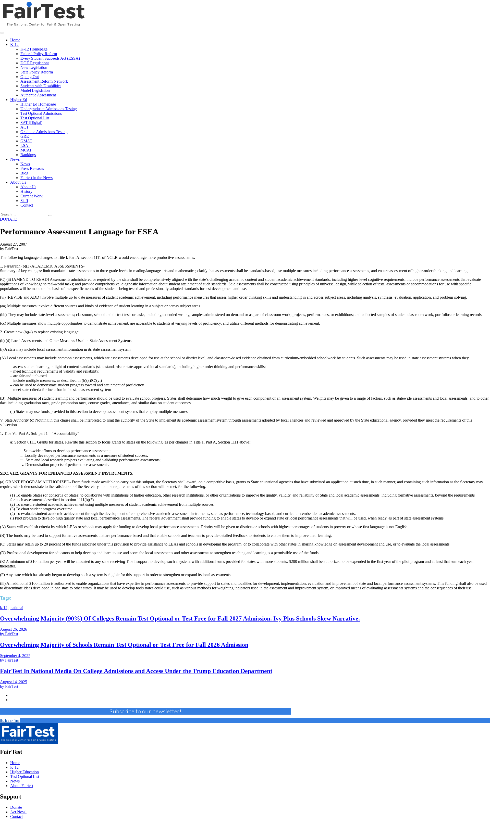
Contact (16, 816)
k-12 (3, 607)
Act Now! (18, 812)
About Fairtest (21, 785)
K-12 (14, 767)
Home (15, 763)
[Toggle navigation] (2, 32)
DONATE (8, 219)
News (15, 781)
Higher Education (24, 772)
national (16, 607)
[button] (10, 720)
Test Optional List (24, 776)
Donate (16, 807)
